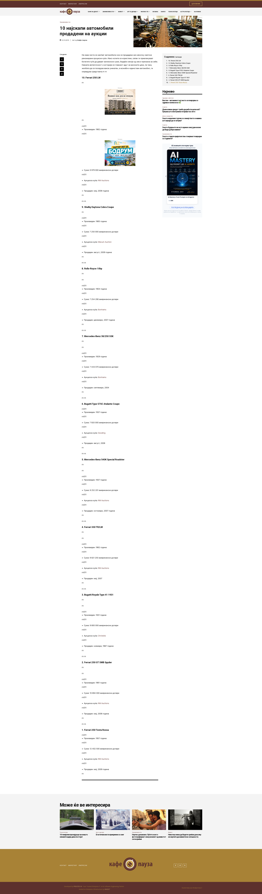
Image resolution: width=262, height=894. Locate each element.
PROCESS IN (78, 886)
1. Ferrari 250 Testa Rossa (178, 82)
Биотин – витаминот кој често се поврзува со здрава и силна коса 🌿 (180, 101)
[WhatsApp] (62, 74)
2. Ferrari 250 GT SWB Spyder (179, 80)
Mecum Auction (105, 242)
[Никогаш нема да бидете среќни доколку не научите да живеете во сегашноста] (185, 819)
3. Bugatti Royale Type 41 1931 (179, 77)
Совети (164, 107)
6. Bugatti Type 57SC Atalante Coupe (181, 70)
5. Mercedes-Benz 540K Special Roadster (183, 73)
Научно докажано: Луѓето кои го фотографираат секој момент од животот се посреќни (149, 837)
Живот (170, 832)
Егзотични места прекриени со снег (110, 835)
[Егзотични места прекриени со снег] (113, 819)
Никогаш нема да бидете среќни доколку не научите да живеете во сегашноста (184, 836)
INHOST (107, 889)
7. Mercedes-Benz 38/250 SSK (179, 68)
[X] (62, 64)
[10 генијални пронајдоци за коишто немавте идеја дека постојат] (77, 819)
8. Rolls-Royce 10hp (175, 65)
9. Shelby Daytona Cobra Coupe (179, 63)
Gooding (101, 433)
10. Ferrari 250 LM (174, 60)
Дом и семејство (167, 116)
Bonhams (102, 310)
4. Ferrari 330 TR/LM (175, 75)
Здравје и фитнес (168, 98)
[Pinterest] (62, 69)
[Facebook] (62, 59)
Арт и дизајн (100, 832)
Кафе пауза (82, 40)
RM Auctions (103, 180)
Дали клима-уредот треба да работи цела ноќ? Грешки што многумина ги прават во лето (181, 110)
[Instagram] (180, 865)
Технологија (64, 832)
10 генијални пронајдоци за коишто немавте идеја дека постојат (74, 836)
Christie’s (102, 636)
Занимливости (65, 22)
